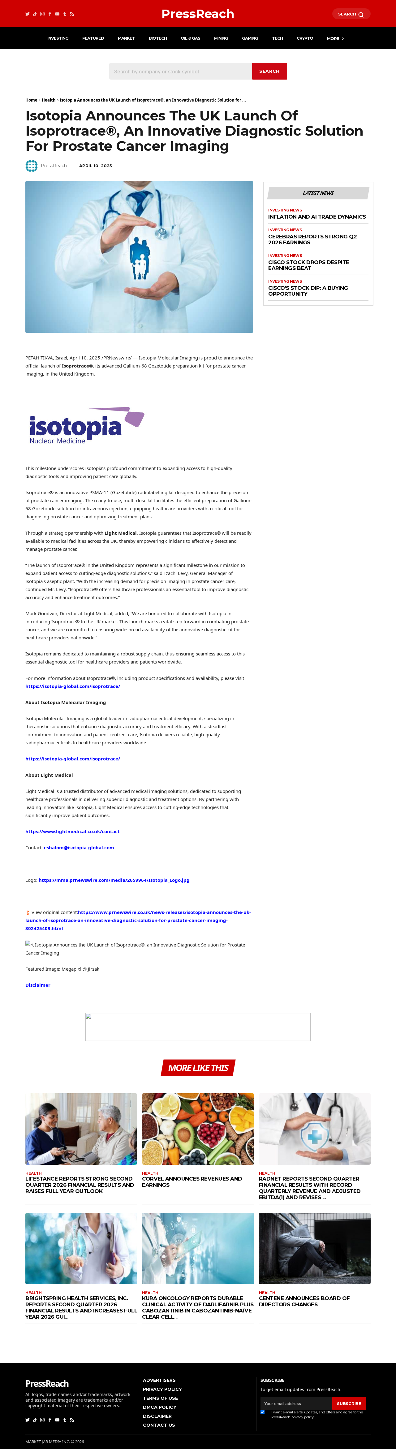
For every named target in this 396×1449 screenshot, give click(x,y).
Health (49, 100)
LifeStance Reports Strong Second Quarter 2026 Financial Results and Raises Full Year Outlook (79, 1185)
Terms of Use (160, 1398)
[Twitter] (27, 14)
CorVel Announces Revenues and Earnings (192, 1182)
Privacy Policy (162, 1389)
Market (126, 38)
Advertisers (159, 1380)
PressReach (54, 165)
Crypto (305, 38)
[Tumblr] (64, 14)
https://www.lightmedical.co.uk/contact (72, 831)
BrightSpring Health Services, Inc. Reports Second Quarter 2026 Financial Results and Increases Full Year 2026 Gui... (81, 1307)
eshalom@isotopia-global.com (79, 847)
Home (31, 100)
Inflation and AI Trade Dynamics (317, 217)
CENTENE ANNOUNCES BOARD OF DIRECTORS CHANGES (304, 1301)
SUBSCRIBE (349, 1403)
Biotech (158, 38)
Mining (221, 38)
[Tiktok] (35, 14)
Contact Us (159, 1425)
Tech (277, 38)
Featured (93, 38)
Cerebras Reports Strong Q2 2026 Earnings (312, 240)
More (333, 38)
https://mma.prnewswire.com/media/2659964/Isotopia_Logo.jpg (114, 880)
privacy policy (302, 1417)
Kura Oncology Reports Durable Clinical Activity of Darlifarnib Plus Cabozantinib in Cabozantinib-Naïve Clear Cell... (198, 1307)
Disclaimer (37, 985)
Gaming (250, 38)
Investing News (285, 210)
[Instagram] (42, 14)
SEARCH (347, 13)
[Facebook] (50, 14)
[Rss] (72, 14)
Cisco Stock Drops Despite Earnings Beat (308, 265)
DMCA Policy (159, 1407)
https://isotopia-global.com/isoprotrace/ (72, 686)
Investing (57, 38)
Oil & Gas (190, 38)
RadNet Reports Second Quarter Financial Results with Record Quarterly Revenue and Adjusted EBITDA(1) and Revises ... (310, 1188)
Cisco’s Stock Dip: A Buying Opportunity (308, 291)
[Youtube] (57, 14)
